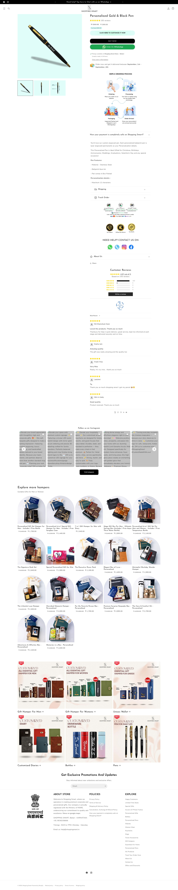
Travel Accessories (131, 838)
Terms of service (69, 885)
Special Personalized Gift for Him (59, 567)
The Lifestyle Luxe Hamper (28, 606)
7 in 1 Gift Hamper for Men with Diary (88, 527)
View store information (100, 60)
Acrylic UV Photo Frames (134, 810)
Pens (115, 765)
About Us (128, 858)
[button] (4, 8)
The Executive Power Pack (85, 567)
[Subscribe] (105, 786)
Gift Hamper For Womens (79, 712)
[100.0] (120, 305)
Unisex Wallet (120, 712)
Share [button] (94, 263)
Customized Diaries (28, 765)
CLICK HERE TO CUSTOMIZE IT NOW (112, 33)
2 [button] (118, 412)
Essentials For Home (132, 845)
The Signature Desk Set (27, 567)
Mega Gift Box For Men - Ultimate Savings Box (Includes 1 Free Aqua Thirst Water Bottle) (117, 528)
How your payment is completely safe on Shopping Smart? (103, 814)
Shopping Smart (27, 885)
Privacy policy (59, 885)
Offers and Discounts (132, 865)
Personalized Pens (131, 820)
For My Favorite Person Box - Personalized (87, 607)
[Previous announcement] (55, 2)
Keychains (128, 831)
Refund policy (49, 885)
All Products (129, 852)
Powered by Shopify (37, 885)
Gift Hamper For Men (29, 712)
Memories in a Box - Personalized (59, 645)
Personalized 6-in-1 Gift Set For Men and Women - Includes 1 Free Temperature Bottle (146, 528)
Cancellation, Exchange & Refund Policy (103, 810)
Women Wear (130, 827)
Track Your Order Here (133, 855)
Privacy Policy (94, 799)
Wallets (128, 824)
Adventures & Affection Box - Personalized (29, 646)
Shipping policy (80, 885)
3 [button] (121, 412)
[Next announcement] (123, 2)
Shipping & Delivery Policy (98, 806)
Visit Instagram (89, 472)
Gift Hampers (130, 841)
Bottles (69, 765)
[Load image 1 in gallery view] (25, 88)
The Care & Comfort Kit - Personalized (142, 607)
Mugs (127, 834)
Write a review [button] (120, 294)
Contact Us (129, 862)
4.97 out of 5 (125, 274)
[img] (95, 321)
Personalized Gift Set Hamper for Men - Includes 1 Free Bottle (31, 527)
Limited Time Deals (132, 803)
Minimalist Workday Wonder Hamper (143, 568)
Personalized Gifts (131, 813)
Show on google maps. (72, 813)
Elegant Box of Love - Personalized (112, 568)
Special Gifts (129, 806)
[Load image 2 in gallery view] (41, 88)
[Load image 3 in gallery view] (58, 88)
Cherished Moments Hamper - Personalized (58, 607)
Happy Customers (131, 799)
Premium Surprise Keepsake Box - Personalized (117, 607)
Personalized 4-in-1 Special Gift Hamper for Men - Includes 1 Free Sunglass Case (60, 528)
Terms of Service (95, 803)
